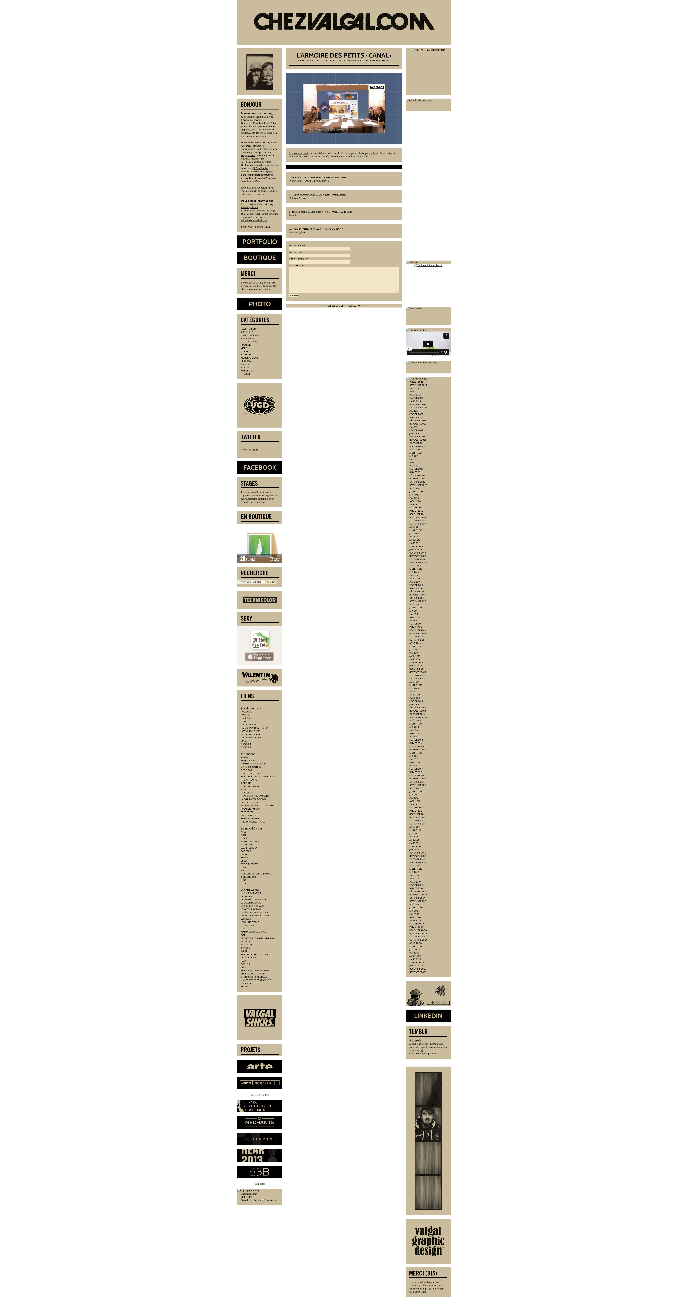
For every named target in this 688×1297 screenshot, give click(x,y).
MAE (243, 935)
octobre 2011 (416, 820)
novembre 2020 (418, 478)
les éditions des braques (255, 915)
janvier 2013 (415, 772)
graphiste (245, 129)
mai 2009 (414, 914)
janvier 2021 (415, 472)
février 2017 (416, 623)
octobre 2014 (417, 714)
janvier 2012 (415, 810)
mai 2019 (413, 536)
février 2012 (416, 807)
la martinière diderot (253, 799)
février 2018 (416, 585)
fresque (245, 374)
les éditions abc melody (254, 912)
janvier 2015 (415, 704)
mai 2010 (414, 875)
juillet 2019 (415, 530)
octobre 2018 (417, 559)
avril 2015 (414, 694)
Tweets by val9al (249, 449)
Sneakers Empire (250, 818)
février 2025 (416, 398)
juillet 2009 (416, 907)
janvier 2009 (416, 927)
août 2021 (415, 449)
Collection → (356, 305)
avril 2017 (414, 617)
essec (244, 860)
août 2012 (415, 788)
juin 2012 (414, 794)
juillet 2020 (416, 491)
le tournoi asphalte (252, 906)
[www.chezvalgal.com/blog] (344, 22)
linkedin (245, 718)
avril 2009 (415, 917)
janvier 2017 (415, 627)
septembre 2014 (418, 717)
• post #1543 (375, 60)
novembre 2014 (417, 710)
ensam (244, 857)
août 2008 (415, 943)
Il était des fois (260, 168)
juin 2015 (414, 688)
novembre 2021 (417, 439)
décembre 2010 (417, 852)
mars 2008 (415, 959)
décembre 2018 (417, 552)
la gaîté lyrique (250, 889)
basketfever (248, 844)
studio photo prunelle (254, 977)
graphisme (247, 332)
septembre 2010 (418, 862)
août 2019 (415, 527)
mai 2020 (414, 498)
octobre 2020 (417, 481)
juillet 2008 (416, 946)
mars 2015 (415, 698)
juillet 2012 (415, 791)
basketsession (249, 848)
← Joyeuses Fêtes (333, 305)
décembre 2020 (417, 475)
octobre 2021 (416, 443)
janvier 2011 (415, 849)
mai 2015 (413, 691)
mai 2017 (413, 614)
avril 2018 (414, 578)
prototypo (247, 812)
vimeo (244, 740)
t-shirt (245, 351)
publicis (245, 964)
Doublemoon (247, 165)
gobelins (246, 783)
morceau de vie (249, 357)
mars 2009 (415, 920)
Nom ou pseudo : (297, 245)
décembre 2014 (417, 707)
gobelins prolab (250, 786)
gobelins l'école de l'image (256, 873)
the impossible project (254, 821)
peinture (246, 364)
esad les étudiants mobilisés (257, 776)
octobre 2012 (416, 781)
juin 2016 (414, 649)
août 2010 (415, 865)
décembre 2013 (417, 746)
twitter (245, 715)
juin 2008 (414, 949)
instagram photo (251, 734)
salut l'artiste (249, 815)
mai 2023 (414, 410)
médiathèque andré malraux (257, 938)
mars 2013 (414, 765)
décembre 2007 (417, 968)
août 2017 (415, 604)
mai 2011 (413, 836)
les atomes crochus (252, 909)
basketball (247, 354)
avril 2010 (415, 878)
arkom (245, 757)
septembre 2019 (418, 523)
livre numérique (250, 335)
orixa (244, 951)
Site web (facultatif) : (299, 258)
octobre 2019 (417, 520)
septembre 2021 (417, 446)
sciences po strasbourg (255, 970)
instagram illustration (254, 727)
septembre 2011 (417, 823)
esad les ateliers (251, 773)
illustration (248, 328)
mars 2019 (415, 543)
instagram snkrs (250, 731)
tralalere (247, 983)
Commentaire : (296, 265)
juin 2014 (414, 727)
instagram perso (250, 724)
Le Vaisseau (247, 925)
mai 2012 (413, 798)
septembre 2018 (418, 562)
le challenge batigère (253, 899)
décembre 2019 (417, 514)
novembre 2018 (417, 556)
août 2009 (415, 904)
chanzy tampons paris (253, 763)
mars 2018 (415, 581)
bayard (245, 854)
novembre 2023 (417, 404)
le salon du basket (252, 902)
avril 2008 (415, 956)
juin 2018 (414, 572)
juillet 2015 (415, 685)
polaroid (246, 345)
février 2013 (416, 768)
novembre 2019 (417, 517)
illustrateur (257, 129)
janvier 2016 (415, 665)
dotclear (246, 770)
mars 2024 (415, 401)
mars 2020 (415, 504)
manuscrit (247, 370)
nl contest (247, 944)
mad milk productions (253, 931)
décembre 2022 (417, 420)
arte (244, 835)
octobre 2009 (417, 898)
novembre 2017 (417, 594)
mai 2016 (413, 652)
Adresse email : (296, 252)
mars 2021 (414, 465)
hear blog (247, 792)
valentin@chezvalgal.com (254, 220)
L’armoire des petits (299, 153)
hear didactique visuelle (255, 796)
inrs (243, 886)
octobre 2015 (417, 675)
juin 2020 (414, 494)
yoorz (244, 986)
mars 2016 (414, 659)
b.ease (244, 838)
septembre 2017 (417, 601)
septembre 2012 (417, 785)
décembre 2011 (417, 814)
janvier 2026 (416, 381)
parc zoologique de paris (255, 954)
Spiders (269, 171)
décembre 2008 (418, 930)
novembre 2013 (417, 749)
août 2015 (415, 681)
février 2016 (416, 662)
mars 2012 (414, 804)
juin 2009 (414, 910)
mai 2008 (414, 952)
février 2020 (416, 507)
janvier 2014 (415, 743)
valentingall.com (249, 207)
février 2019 (416, 546)
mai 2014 (413, 730)
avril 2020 (415, 501)
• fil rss (386, 60)
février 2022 (416, 430)
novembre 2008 (418, 933)
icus (243, 883)
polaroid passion (250, 808)
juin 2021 (414, 456)
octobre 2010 (417, 859)
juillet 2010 (415, 868)
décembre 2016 (417, 630)
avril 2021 (414, 462)
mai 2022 (414, 427)
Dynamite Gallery (251, 767)
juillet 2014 (415, 723)
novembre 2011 (417, 817)
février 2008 (416, 962)
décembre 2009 (418, 891)
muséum (245, 941)
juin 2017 (414, 610)
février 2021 (416, 469)
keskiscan (246, 361)
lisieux (245, 928)
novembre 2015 (417, 672)
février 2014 (416, 739)
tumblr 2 (246, 747)
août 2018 (415, 565)
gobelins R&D (248, 877)
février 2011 (415, 846)
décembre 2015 (417, 668)
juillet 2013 (415, 752)
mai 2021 (413, 459)
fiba (243, 870)
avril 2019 (414, 539)
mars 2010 (415, 881)
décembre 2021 (417, 436)
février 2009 (416, 923)
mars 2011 (414, 843)
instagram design (251, 737)
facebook (246, 711)
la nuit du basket (251, 893)
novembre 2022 (417, 423)
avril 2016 (414, 656)
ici (422, 1050)
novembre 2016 (417, 633)
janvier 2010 (416, 888)
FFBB (243, 867)
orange (245, 947)
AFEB (243, 831)
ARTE (244, 161)
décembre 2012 (417, 775)
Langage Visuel (249, 802)
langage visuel (248, 155)
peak (243, 960)
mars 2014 (415, 736)
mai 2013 (413, 759)
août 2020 (415, 488)
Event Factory (249, 864)
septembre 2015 (418, 678)
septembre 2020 (418, 485)
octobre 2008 (417, 936)
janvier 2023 (416, 417)
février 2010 (416, 885)
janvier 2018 (416, 588)
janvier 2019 (415, 549)
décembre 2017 (417, 591)
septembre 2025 (418, 385)
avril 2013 (414, 762)
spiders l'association (253, 973)
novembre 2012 (417, 778)
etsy (243, 721)
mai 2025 (414, 388)
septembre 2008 (418, 939)
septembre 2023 (418, 407)
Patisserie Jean (249, 957)
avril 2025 (415, 391)
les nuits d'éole (250, 922)
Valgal (306, 60)
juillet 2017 (415, 607)
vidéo (244, 348)
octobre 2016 (416, 636)
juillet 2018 (415, 569)
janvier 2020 (416, 510)
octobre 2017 (416, 598)
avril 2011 (414, 839)
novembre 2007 (418, 972)
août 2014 (415, 720)
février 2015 (416, 701)
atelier (245, 367)
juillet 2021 (415, 452)
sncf (243, 967)
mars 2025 (415, 394)
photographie (249, 341)
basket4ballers (250, 841)
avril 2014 (414, 733)
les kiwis (246, 918)
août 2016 (415, 643)
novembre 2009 (418, 894)
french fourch (249, 779)
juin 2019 (414, 533)
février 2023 (416, 414)
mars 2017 (414, 620)
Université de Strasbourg (256, 980)
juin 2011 (413, 833)
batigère (246, 851)
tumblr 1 (246, 744)
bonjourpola (248, 760)
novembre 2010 (417, 856)
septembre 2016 (417, 639)
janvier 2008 (416, 965)
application (361, 60)
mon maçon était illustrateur (258, 805)
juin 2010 (414, 872)
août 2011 (414, 827)
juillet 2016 (415, 646)
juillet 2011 (415, 830)
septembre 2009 (418, 901)
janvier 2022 (416, 433)
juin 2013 (414, 756)
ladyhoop (246, 896)
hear (244, 789)
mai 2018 (414, 575)
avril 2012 (414, 801)
